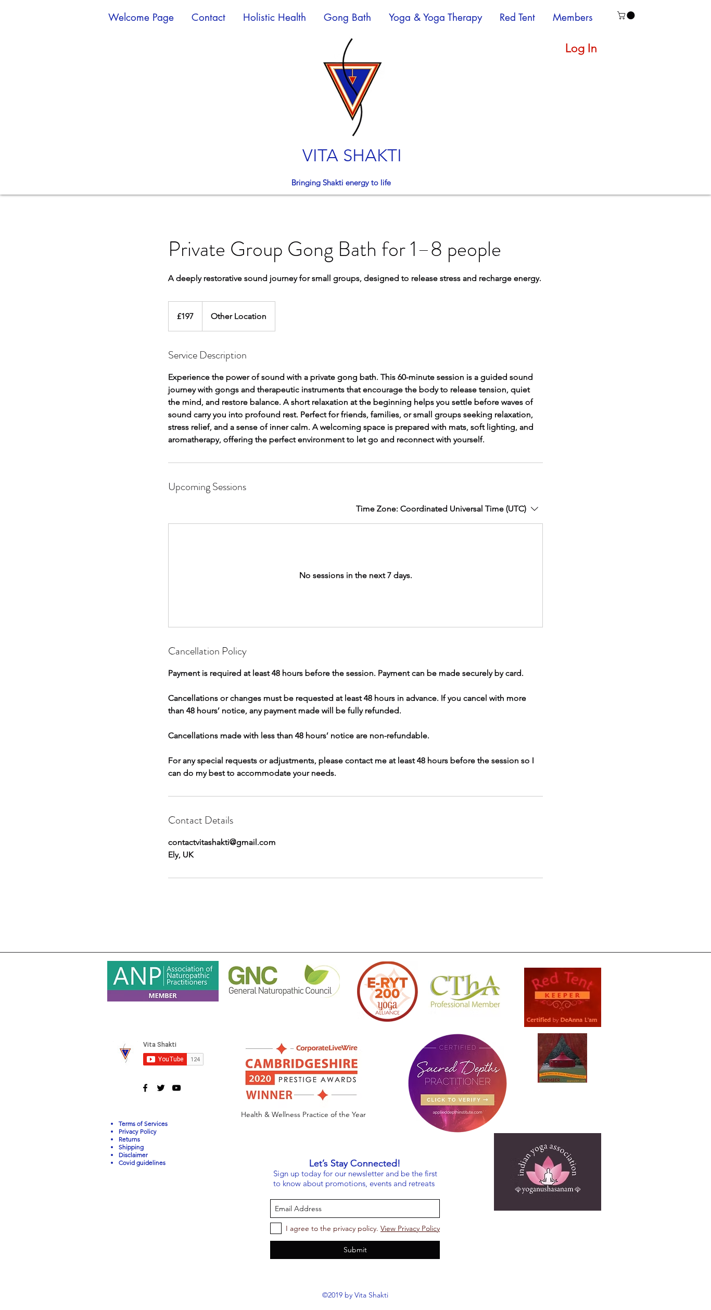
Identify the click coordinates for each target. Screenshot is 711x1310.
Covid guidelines (142, 1162)
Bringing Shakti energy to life (342, 182)
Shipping (131, 1147)
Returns (129, 1139)
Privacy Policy (138, 1131)
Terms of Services (143, 1123)
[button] (627, 15)
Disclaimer (133, 1155)
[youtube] (176, 1088)
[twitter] (161, 1088)
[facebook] (145, 1088)
